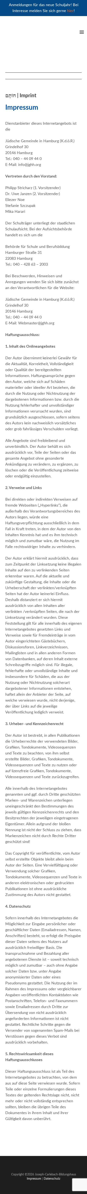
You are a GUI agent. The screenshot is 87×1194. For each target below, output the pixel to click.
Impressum (34, 1178)
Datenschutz (52, 1178)
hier (70, 11)
